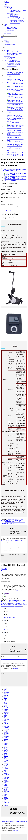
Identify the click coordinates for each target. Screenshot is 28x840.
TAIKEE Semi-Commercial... (14, 112)
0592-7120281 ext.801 (9, 618)
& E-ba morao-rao (8, 570)
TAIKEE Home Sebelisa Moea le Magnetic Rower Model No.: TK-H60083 (12, 519)
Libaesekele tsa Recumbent (16, 20)
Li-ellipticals (10, 13)
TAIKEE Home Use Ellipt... (14, 90)
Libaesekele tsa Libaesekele (17, 21)
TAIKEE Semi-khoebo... (13, 76)
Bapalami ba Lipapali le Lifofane (18, 10)
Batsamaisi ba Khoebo (15, 11)
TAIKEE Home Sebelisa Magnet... (15, 83)
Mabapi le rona (7, 25)
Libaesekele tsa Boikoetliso (13, 17)
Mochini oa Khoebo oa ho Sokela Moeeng (16, 604)
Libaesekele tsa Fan (15, 23)
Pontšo (8, 31)
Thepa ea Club (18, 606)
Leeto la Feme (10, 30)
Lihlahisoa (6, 6)
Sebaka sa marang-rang (12, 600)
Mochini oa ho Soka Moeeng (8, 601)
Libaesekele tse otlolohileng (17, 18)
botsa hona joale (5, 578)
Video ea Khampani (12, 28)
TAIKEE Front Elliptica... (13, 122)
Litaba (5, 24)
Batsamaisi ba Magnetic (16, 9)
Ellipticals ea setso (14, 14)
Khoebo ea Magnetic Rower (7, 606)
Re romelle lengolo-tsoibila (7, 210)
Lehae (5, 4)
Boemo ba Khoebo (11, 27)
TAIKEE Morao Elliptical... (14, 104)
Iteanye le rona (7, 33)
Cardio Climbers (14, 16)
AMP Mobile (22, 600)
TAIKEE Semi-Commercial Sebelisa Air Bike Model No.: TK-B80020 (13, 522)
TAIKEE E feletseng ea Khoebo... (15, 155)
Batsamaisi (9, 7)
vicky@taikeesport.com (18, 590)
